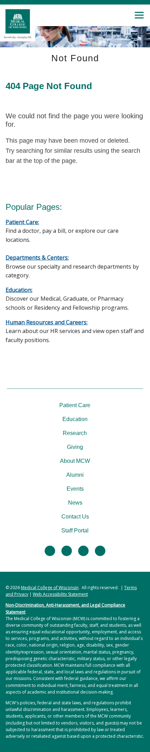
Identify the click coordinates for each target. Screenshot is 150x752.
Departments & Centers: (37, 257)
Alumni (75, 475)
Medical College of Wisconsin (49, 588)
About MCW (75, 461)
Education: (19, 290)
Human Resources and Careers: (47, 322)
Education (75, 419)
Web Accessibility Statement (60, 594)
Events (75, 489)
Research (75, 433)
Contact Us (75, 517)
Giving (75, 447)
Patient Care (74, 405)
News (75, 503)
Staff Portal (75, 530)
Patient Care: (22, 222)
